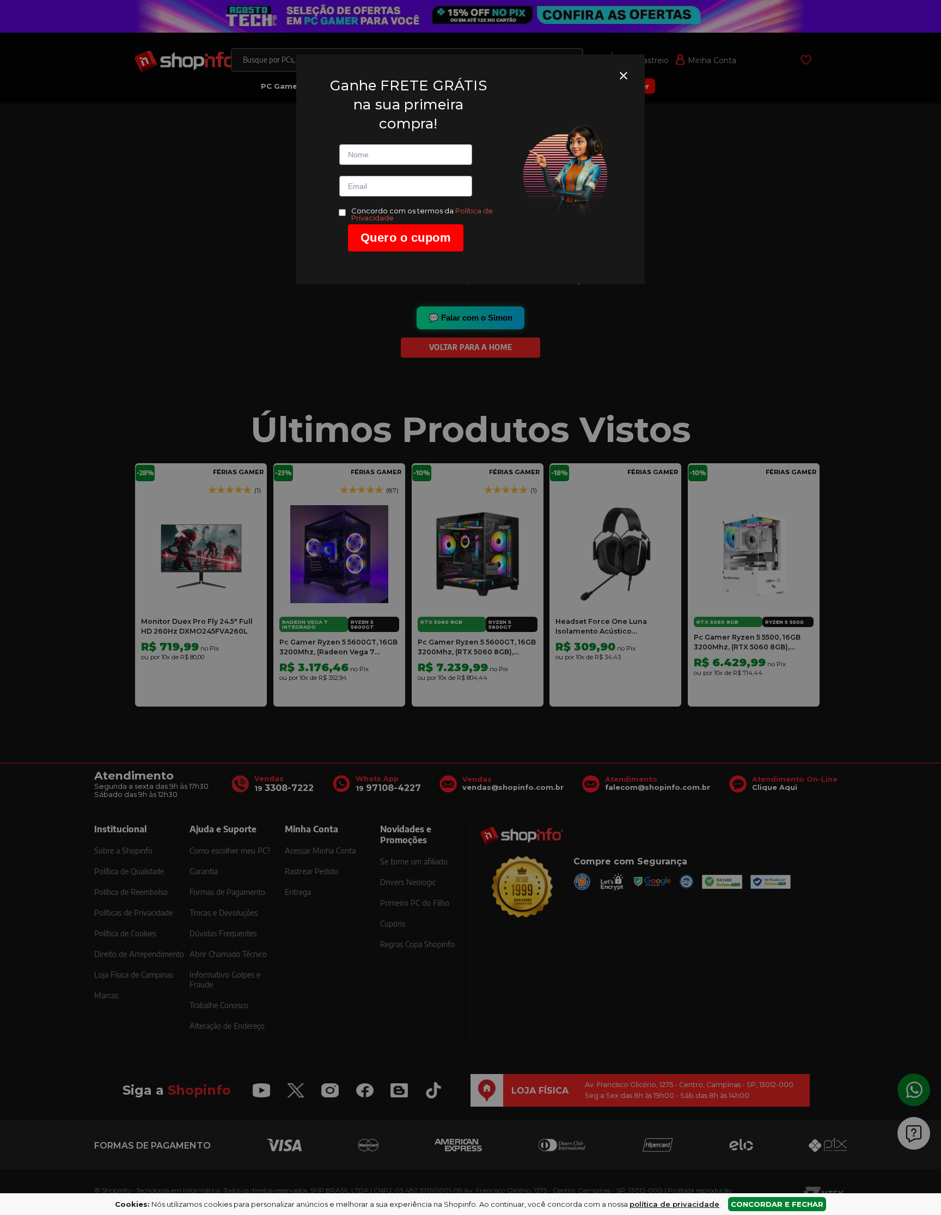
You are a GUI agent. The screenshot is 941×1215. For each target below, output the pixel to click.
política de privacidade (674, 1204)
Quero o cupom (405, 237)
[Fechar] (623, 75)
